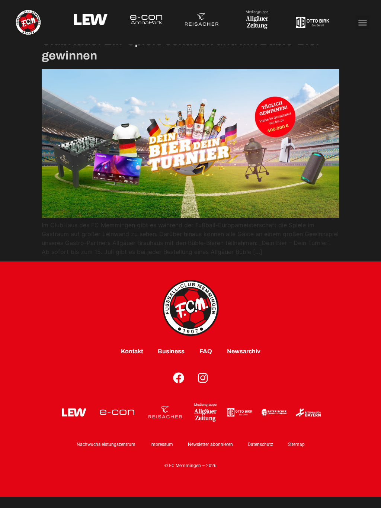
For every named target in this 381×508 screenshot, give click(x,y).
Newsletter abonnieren (210, 444)
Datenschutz (260, 444)
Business (171, 351)
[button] (363, 22)
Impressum (161, 444)
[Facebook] (178, 378)
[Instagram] (203, 378)
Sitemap (296, 444)
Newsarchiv (243, 351)
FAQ (205, 351)
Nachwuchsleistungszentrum (106, 444)
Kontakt (132, 351)
